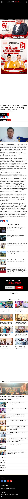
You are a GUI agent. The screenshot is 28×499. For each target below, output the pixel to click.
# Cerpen (2, 460)
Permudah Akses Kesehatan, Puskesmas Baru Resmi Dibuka (21, 311)
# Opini (2, 465)
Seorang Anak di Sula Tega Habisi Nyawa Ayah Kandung (15, 236)
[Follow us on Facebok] (2, 481)
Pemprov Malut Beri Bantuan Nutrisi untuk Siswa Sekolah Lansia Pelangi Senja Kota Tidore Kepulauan (17, 452)
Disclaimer (12, 488)
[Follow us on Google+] (8, 481)
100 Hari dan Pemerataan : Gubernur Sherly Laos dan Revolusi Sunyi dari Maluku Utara (16, 229)
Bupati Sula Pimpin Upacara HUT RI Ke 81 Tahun (5, 348)
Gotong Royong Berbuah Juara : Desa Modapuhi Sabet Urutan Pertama (16, 260)
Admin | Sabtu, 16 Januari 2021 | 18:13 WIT (7, 111)
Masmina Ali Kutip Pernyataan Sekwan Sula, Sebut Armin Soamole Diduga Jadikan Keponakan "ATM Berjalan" (17, 440)
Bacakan (4, 120)
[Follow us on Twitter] (5, 481)
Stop (9, 120)
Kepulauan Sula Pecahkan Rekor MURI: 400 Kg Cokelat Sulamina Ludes (17, 244)
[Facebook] (1, 117)
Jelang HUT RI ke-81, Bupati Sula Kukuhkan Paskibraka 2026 (20, 348)
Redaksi (3, 488)
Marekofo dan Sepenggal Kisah (14, 444)
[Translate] (8, 114)
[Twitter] (7, 117)
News (8, 103)
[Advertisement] (14, 10)
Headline (4, 103)
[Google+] (4, 117)
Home (1, 103)
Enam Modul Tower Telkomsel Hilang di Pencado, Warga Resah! (17, 252)
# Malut (2, 462)
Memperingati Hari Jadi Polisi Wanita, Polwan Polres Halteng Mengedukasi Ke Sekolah (16, 416)
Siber (7, 488)
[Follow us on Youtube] (11, 481)
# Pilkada (3, 467)
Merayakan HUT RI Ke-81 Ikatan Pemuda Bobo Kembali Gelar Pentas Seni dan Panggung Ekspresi (12, 398)
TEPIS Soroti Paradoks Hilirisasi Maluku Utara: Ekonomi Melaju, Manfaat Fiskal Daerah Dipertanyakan (16, 428)
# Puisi (2, 470)
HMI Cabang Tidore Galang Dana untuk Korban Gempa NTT (5, 311)
